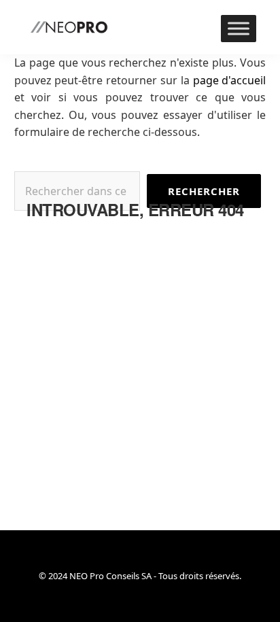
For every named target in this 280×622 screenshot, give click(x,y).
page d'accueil (229, 80)
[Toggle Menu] (238, 28)
